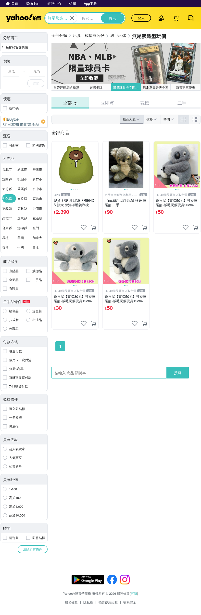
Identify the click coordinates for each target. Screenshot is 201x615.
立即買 (107, 102)
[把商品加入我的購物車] (93, 227)
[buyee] (24, 122)
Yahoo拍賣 (23, 18)
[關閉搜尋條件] (72, 18)
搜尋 (177, 372)
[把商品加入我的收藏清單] (84, 227)
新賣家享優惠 (185, 87)
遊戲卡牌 (96, 87)
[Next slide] (95, 165)
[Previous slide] (55, 165)
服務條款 (71, 602)
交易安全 (129, 602)
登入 (141, 18)
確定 (36, 83)
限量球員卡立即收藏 (127, 87)
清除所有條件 (32, 549)
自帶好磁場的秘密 (66, 87)
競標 (144, 102)
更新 (134, 593)
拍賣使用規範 (108, 602)
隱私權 (88, 602)
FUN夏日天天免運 (155, 87)
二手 (181, 102)
